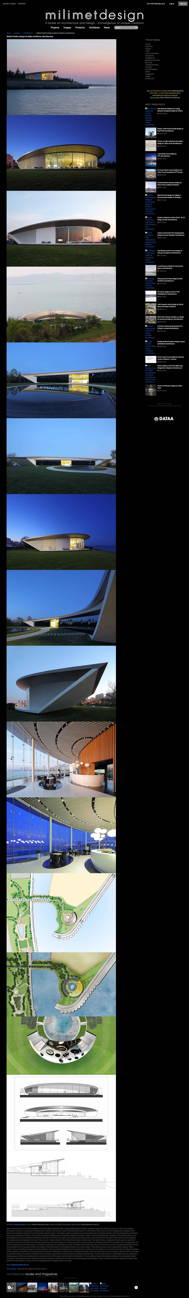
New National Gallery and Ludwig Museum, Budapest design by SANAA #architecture (170, 110)
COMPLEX (148, 46)
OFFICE (147, 44)
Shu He (74, 1224)
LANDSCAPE (149, 74)
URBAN (147, 76)
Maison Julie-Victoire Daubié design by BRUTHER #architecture (170, 130)
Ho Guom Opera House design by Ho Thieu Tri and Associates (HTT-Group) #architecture (170, 171)
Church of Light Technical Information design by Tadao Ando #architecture (170, 142)
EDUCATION (149, 56)
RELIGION (148, 62)
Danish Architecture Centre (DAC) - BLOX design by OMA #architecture (171, 219)
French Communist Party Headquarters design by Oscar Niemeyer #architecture (170, 234)
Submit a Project (9, 4)
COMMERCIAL (150, 58)
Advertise (21, 4)
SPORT (147, 72)
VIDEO (147, 51)
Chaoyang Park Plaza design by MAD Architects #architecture (169, 280)
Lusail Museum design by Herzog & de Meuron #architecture (170, 267)
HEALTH (148, 49)
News (107, 27)
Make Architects (19, 1224)
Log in (171, 4)
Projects (55, 27)
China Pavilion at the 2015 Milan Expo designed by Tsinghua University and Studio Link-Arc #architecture (170, 367)
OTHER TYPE (149, 79)
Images (67, 27)
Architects (94, 27)
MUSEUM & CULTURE (152, 60)
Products (80, 27)
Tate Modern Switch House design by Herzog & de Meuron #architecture (169, 252)
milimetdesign (11, 1269)
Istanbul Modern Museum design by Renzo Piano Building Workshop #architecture (169, 184)
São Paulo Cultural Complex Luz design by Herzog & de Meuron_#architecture (170, 318)
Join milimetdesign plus (155, 4)
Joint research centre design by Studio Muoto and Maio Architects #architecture (170, 305)
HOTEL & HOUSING (151, 53)
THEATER (148, 67)
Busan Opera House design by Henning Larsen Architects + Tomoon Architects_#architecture (170, 358)
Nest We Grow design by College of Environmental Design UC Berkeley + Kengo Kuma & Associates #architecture (171, 196)
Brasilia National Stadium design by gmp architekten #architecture (171, 343)
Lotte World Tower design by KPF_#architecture (167, 155)
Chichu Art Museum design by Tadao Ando (169, 387)
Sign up (183, 4)
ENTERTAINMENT (151, 69)
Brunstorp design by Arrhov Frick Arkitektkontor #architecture (168, 293)
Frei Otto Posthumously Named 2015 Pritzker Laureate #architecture (170, 327)
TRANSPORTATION (151, 65)
